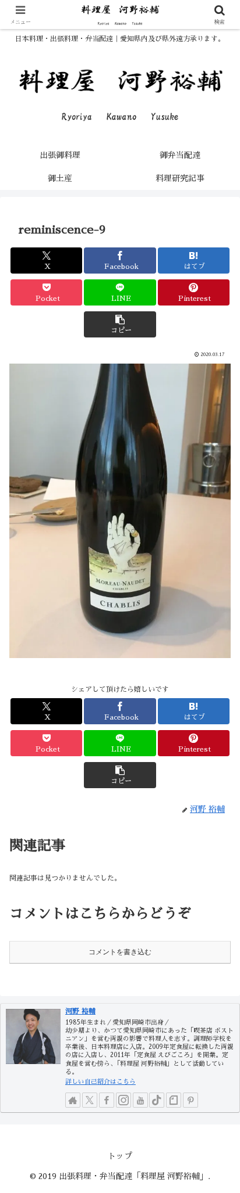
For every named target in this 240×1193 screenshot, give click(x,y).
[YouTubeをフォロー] (140, 1100)
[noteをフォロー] (173, 1100)
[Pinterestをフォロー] (190, 1100)
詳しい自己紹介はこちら (100, 1082)
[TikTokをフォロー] (156, 1100)
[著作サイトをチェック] (72, 1100)
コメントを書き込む (120, 952)
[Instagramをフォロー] (123, 1100)
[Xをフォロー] (89, 1100)
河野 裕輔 (80, 1011)
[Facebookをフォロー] (106, 1100)
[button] (120, 324)
